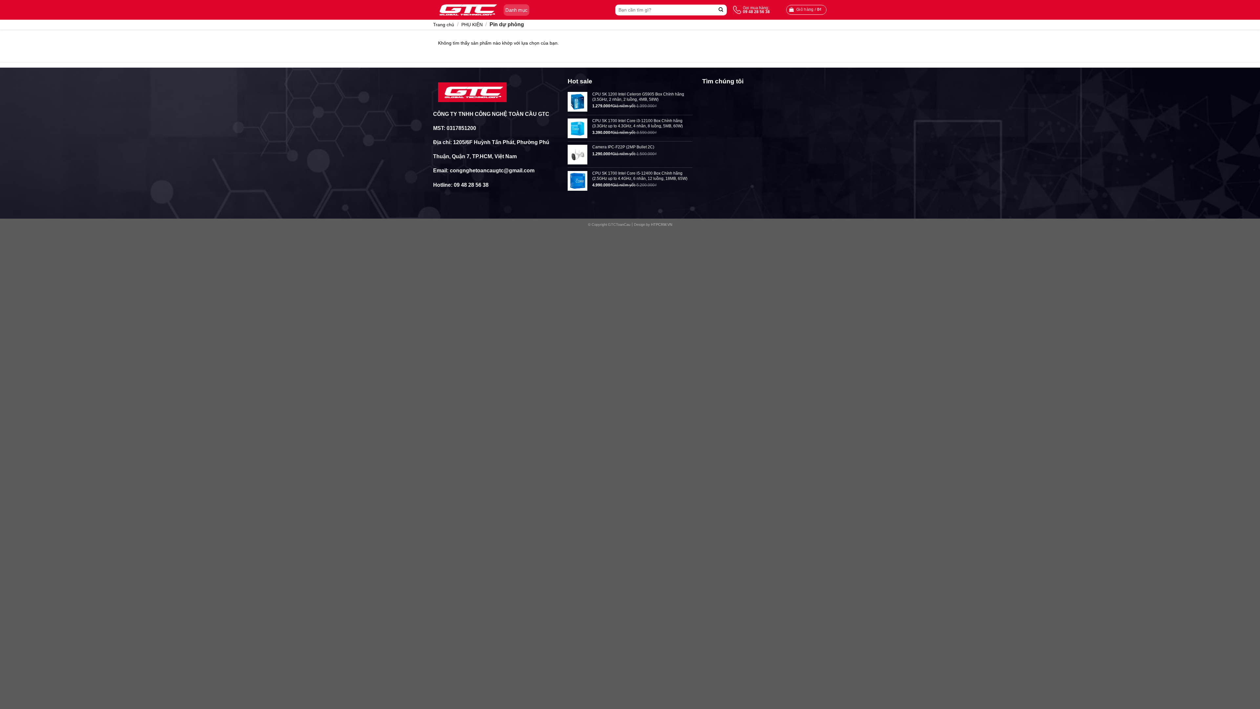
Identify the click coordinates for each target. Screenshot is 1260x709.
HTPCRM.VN (661, 224)
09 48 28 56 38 (471, 185)
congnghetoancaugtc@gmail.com (492, 170)
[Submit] (721, 10)
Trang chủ (443, 24)
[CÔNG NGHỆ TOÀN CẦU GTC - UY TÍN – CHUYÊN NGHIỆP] (466, 10)
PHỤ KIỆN (472, 24)
